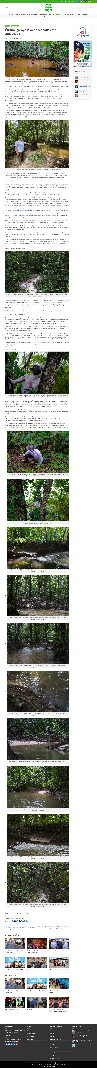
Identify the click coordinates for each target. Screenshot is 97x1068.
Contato (68, 1)
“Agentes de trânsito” (11, 1009)
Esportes (51, 14)
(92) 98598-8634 (15, 1041)
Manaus (11, 14)
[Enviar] (90, 8)
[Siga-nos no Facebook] (79, 1)
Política (67, 14)
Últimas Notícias (31, 1033)
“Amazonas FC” (31, 970)
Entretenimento (43, 14)
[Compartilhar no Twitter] (17, 921)
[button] (11, 8)
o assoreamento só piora (18, 214)
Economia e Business (32, 14)
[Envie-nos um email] (86, 1)
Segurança (84, 14)
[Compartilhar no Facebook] (13, 921)
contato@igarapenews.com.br (16, 1039)
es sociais (27, 210)
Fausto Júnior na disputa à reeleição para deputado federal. (58, 1010)
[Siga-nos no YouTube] (91, 1)
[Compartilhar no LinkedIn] (24, 921)
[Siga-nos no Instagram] (82, 1)
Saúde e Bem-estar (75, 14)
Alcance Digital (52, 1066)
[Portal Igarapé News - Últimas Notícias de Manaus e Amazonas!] (48, 8)
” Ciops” (29, 1009)
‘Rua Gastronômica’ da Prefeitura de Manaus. (15, 951)
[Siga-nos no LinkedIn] (88, 1)
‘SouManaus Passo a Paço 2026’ (14, 970)
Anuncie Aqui (63, 1)
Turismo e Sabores (49, 16)
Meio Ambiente (59, 14)
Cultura (23, 14)
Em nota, (7, 198)
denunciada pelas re (18, 210)
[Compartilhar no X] (15, 921)
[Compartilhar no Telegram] (26, 921)
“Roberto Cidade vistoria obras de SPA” (59, 951)
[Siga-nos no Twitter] (84, 1)
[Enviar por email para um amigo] (20, 921)
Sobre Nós (74, 1)
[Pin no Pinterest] (22, 921)
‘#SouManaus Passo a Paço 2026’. (58, 970)
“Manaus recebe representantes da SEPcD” (58, 991)
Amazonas (17, 14)
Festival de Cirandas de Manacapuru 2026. (34, 951)
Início (28, 1031)
